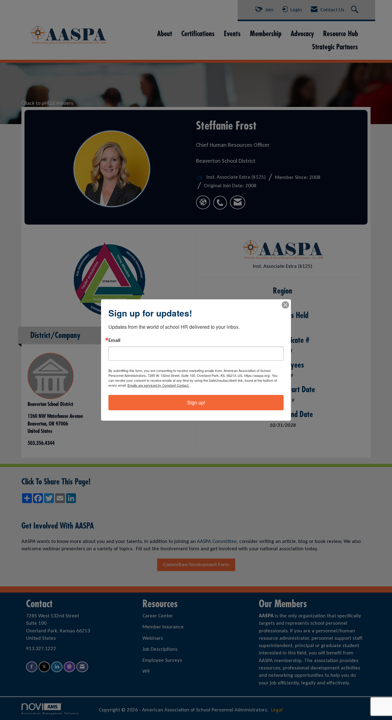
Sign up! (196, 402)
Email (114, 340)
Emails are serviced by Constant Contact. (158, 385)
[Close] (285, 305)
